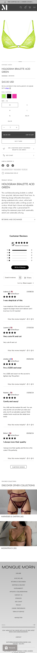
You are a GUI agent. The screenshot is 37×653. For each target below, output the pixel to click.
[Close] (33, 295)
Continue (18, 345)
